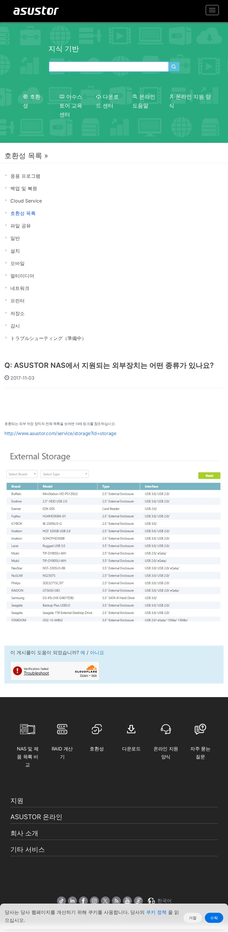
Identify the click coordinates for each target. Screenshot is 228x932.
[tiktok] (61, 900)
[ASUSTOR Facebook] (83, 900)
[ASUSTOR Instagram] (94, 900)
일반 (15, 238)
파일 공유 (20, 226)
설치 (15, 251)
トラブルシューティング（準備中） (48, 338)
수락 (214, 917)
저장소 (17, 313)
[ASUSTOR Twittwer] (105, 900)
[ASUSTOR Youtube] (127, 900)
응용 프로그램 (25, 176)
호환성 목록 (23, 213)
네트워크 (19, 288)
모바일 (17, 263)
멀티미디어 (22, 276)
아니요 (97, 652)
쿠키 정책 (157, 912)
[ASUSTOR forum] (138, 900)
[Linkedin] (72, 900)
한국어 (164, 901)
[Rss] (116, 900)
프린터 (17, 301)
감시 (15, 326)
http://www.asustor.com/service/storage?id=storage (60, 433)
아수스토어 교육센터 (70, 106)
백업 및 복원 (23, 188)
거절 (193, 917)
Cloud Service (26, 201)
